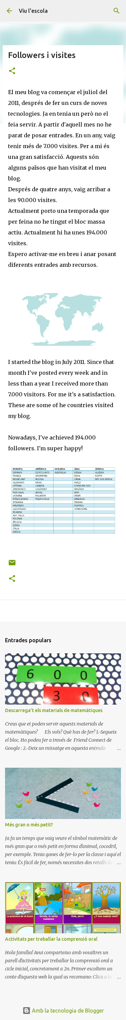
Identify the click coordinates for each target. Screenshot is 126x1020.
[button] (12, 71)
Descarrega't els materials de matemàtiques (53, 710)
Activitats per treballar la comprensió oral (51, 939)
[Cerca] (117, 11)
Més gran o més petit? (29, 824)
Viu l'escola (33, 11)
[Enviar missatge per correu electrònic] (12, 565)
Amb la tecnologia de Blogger (67, 1011)
